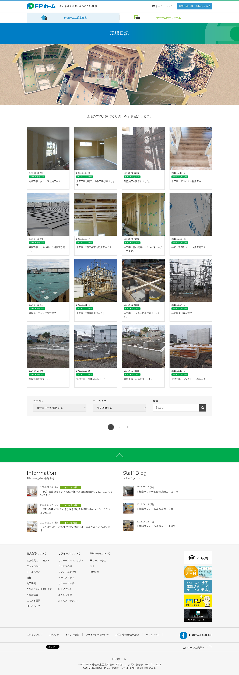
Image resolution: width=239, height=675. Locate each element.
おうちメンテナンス (68, 600)
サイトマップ (152, 634)
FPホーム (119, 659)
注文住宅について (36, 553)
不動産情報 (32, 594)
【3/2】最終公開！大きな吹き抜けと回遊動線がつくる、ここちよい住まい (76, 491)
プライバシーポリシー (97, 634)
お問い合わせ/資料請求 (127, 634)
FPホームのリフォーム (168, 17)
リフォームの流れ (67, 583)
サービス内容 (65, 566)
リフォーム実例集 (67, 572)
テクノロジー (33, 566)
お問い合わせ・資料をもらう (194, 6)
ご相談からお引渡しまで (39, 589)
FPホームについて (162, 6)
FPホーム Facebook (200, 634)
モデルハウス (33, 572)
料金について (65, 589)
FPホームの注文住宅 (75, 17)
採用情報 (94, 572)
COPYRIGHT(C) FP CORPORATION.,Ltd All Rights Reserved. (119, 668)
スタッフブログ (35, 634)
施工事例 (31, 583)
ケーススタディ (66, 577)
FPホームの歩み (98, 560)
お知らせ (54, 634)
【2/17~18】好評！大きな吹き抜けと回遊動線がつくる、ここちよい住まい (75, 509)
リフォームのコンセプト (70, 560)
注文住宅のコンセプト (38, 560)
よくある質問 (33, 600)
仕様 (29, 577)
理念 (92, 566)
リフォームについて (69, 553)
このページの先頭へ (194, 647)
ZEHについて (33, 606)
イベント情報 (72, 634)
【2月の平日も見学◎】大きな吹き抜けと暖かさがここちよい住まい (75, 526)
